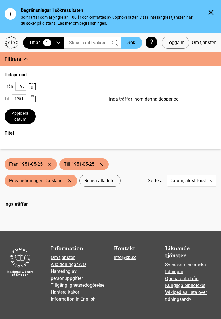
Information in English (73, 299)
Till (7, 98)
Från (9, 86)
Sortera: (156, 180)
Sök (131, 42)
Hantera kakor (65, 292)
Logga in (175, 42)
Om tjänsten (204, 42)
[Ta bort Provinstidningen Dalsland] (70, 181)
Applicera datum (20, 116)
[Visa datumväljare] (32, 86)
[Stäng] (210, 12)
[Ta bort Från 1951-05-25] (49, 164)
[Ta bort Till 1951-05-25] (101, 164)
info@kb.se (125, 257)
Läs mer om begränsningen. (82, 23)
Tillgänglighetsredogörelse (77, 285)
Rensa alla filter (100, 180)
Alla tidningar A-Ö (68, 264)
